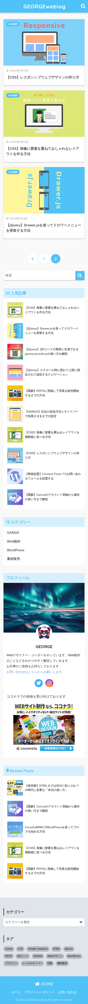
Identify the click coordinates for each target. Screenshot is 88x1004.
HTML (56, 948)
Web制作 (13, 24)
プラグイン (11, 963)
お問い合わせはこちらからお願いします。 (36, 672)
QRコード (22, 956)
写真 (49, 963)
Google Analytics (38, 948)
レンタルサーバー (32, 963)
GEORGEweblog (44, 6)
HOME (46, 983)
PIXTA (8, 956)
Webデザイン (54, 956)
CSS (20, 948)
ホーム (16, 992)
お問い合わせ (67, 992)
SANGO (13, 532)
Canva (9, 948)
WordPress (15, 550)
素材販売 (13, 558)
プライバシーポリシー (39, 992)
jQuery (69, 948)
